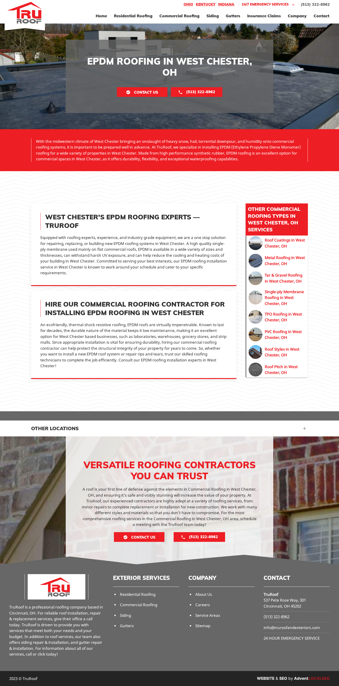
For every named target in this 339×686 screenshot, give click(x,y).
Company (297, 15)
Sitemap (202, 625)
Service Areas (207, 615)
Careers (202, 604)
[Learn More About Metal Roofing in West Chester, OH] (277, 260)
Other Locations (55, 428)
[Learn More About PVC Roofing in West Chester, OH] (277, 334)
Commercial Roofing (179, 15)
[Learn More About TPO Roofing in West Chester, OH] (277, 317)
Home (101, 15)
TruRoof (271, 594)
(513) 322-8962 (315, 4)
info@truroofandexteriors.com (292, 627)
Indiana (226, 4)
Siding (212, 15)
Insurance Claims (264, 15)
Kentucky (205, 4)
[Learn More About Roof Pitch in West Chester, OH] (277, 369)
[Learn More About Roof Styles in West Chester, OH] (277, 352)
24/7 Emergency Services (265, 4)
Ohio (188, 4)
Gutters (233, 15)
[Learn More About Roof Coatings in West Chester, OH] (277, 243)
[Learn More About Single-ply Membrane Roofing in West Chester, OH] (277, 297)
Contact (321, 15)
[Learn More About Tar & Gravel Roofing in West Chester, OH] (277, 278)
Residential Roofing (133, 15)
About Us (203, 594)
